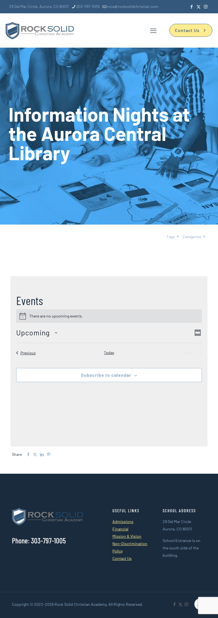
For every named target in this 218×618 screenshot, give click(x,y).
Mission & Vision (126, 536)
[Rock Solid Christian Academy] (40, 30)
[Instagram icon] (206, 6)
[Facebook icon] (191, 6)
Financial (120, 528)
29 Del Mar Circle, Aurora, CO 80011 (39, 6)
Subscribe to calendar (106, 375)
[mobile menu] (153, 30)
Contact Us (187, 30)
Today (109, 352)
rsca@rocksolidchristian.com (132, 6)
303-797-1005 (88, 6)
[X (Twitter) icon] (198, 6)
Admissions (122, 521)
